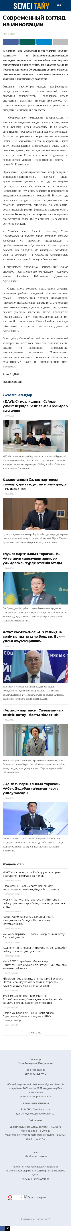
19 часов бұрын (12, 942)
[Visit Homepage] (31, 5)
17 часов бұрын (12, 880)
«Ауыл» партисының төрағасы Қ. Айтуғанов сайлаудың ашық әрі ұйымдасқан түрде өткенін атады (32, 558)
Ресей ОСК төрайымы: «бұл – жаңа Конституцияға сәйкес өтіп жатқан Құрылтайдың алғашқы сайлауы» (35, 965)
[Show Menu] (4, 5)
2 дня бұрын (11, 973)
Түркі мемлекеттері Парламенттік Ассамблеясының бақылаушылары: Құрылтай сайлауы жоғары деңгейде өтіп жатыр (32, 999)
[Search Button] (66, 5)
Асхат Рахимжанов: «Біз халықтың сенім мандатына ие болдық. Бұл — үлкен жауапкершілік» (33, 636)
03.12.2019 (9, 34)
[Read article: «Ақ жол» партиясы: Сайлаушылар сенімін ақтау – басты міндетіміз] (35, 740)
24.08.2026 (9, 416)
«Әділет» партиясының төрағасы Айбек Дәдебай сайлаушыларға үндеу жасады (31, 788)
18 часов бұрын (12, 928)
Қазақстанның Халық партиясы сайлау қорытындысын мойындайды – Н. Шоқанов (35, 484)
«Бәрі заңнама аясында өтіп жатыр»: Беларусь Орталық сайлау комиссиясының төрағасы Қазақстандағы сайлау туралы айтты (33, 982)
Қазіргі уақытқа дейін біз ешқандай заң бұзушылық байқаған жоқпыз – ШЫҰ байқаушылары (28, 1016)
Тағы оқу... (35, 1032)
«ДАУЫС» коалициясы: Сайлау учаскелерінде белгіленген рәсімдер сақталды (35, 406)
